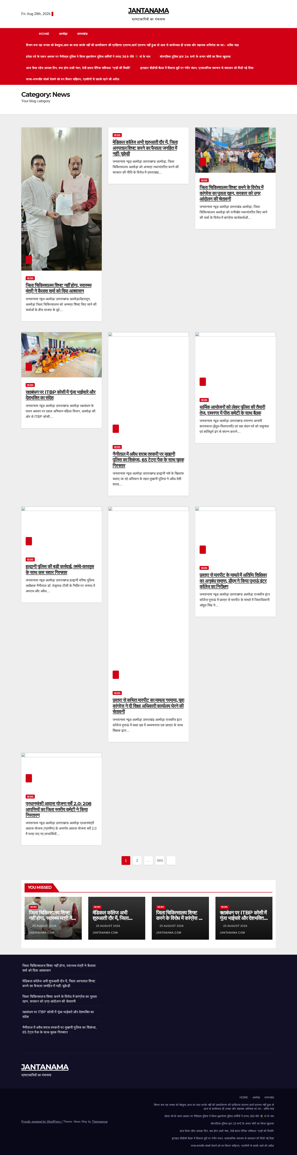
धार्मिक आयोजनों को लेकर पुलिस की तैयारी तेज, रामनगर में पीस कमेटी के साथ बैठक (232, 410)
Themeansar (99, 1121)
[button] (274, 56)
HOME (44, 34)
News (30, 278)
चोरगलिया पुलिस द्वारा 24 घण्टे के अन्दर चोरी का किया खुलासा (195, 57)
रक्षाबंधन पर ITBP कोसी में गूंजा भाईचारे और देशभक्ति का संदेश (60, 395)
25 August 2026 (44, 925)
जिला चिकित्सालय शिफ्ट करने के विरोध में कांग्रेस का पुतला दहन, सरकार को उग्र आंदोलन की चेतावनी (231, 193)
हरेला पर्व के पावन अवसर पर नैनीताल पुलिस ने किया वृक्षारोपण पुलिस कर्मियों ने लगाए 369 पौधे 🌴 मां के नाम (88, 57)
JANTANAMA (148, 11)
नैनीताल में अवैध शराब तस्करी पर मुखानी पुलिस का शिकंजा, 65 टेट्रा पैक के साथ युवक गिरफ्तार (148, 460)
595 (160, 860)
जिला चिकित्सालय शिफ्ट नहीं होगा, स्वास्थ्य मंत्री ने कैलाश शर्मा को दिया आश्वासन (58, 288)
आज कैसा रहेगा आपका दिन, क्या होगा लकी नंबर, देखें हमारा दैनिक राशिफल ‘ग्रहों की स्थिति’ (78, 68)
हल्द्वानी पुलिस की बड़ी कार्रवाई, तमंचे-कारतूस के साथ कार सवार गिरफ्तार (60, 569)
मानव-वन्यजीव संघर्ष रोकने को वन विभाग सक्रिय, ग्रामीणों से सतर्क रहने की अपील (72, 79)
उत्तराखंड (83, 34)
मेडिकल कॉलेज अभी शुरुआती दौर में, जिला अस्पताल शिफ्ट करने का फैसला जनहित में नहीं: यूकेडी (145, 148)
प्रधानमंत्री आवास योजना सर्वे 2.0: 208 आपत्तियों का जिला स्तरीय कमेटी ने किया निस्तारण (58, 809)
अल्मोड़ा (63, 34)
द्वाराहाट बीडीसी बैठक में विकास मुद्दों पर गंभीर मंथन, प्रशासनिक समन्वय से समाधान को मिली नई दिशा (196, 68)
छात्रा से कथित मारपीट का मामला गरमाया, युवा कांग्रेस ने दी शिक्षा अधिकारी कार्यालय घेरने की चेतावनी (148, 706)
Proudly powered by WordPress (41, 1121)
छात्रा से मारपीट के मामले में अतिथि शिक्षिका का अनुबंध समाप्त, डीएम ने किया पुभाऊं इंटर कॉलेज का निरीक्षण (233, 580)
